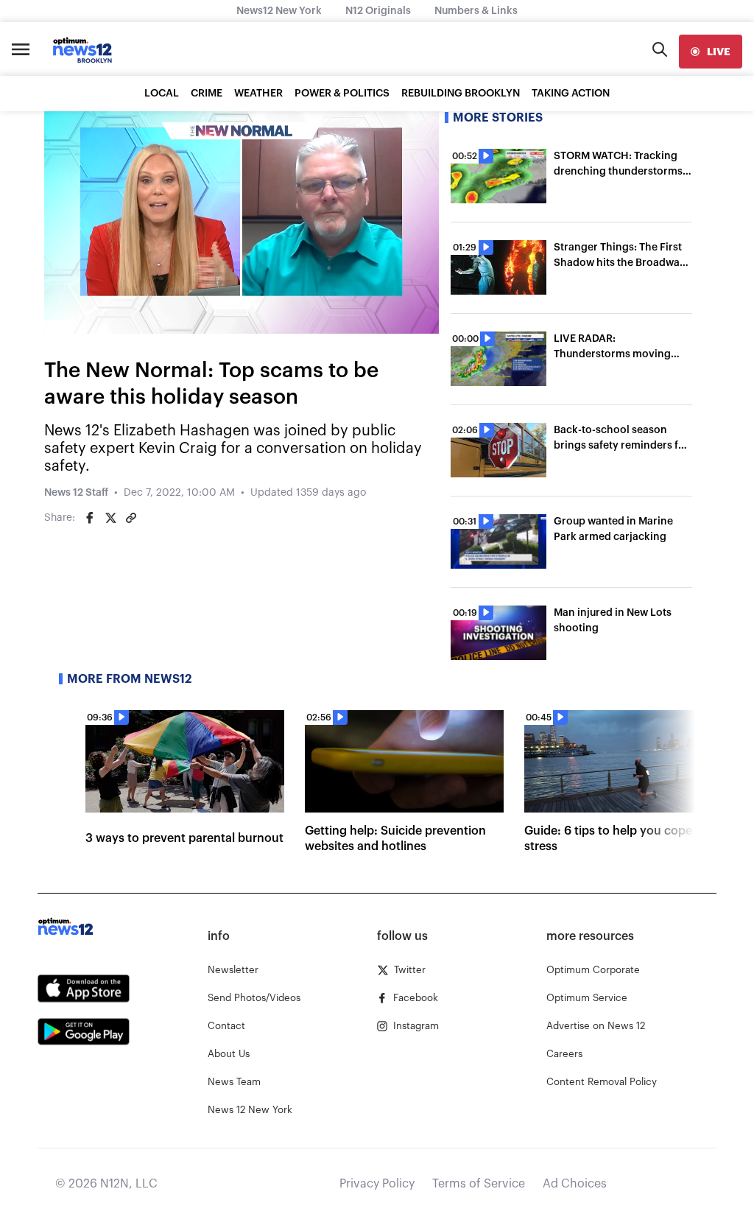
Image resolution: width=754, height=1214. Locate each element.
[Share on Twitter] (110, 518)
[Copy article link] (131, 518)
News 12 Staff (76, 493)
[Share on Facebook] (90, 518)
